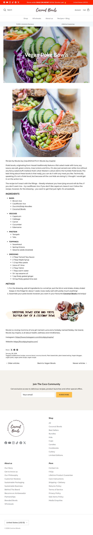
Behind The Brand (12, 489)
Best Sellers (54, 430)
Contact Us (53, 468)
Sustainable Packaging (14, 482)
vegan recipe (31, 357)
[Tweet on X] (11, 350)
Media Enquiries (55, 500)
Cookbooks (54, 448)
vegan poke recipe (20, 357)
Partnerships (10, 497)
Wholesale (36, 18)
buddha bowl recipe (18, 355)
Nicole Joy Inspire (47, 161)
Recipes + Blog (63, 18)
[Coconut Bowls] (46, 10)
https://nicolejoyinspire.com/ (25, 342)
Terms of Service (56, 489)
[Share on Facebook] (14, 350)
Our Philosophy (11, 475)
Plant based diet (52, 355)
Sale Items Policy (56, 497)
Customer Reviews (13, 479)
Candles (52, 444)
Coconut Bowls (19, 209)
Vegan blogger (77, 355)
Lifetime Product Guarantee (61, 475)
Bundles (52, 434)
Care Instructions (56, 479)
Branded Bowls (11, 500)
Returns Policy (55, 486)
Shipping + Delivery (57, 482)
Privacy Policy (55, 493)
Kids (51, 437)
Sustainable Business (14, 486)
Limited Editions (56, 455)
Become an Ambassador (15, 493)
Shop (26, 18)
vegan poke (10, 357)
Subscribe (64, 395)
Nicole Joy (19, 161)
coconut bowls (41, 355)
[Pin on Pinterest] (17, 350)
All (50, 423)
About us (49, 18)
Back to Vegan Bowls (46, 363)
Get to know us (11, 472)
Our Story (9, 468)
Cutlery (52, 452)
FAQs (51, 472)
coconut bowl (30, 355)
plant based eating (65, 355)
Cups (51, 441)
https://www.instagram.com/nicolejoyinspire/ (34, 337)
